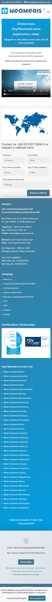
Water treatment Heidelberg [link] (16, 455)
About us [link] (7, 279)
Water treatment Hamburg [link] (15, 446)
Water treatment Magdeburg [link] (16, 477)
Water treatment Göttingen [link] (15, 437)
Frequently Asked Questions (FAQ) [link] (19, 284)
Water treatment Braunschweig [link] (17, 389)
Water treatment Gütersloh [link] (15, 442)
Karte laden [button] (26, 562)
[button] (48, 13)
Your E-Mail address (37, 167)
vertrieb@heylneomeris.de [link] (21, 233)
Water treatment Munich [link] (14, 490)
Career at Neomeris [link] (12, 292)
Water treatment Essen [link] (14, 429)
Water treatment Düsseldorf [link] (16, 420)
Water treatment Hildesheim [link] (16, 459)
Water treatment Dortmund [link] (15, 407)
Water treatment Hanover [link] (15, 451)
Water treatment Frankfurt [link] (15, 433)
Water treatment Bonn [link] (13, 385)
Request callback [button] (38, 193)
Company (6, 155)
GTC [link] (5, 301)
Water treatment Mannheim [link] (16, 486)
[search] (44, 8)
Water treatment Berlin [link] (13, 372)
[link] (13, 354)
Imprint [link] (6, 314)
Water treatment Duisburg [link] (15, 415)
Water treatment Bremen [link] (14, 394)
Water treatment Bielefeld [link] (15, 376)
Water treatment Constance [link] (16, 468)
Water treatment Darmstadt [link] (16, 402)
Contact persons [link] (11, 288)
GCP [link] (5, 305)
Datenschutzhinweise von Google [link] (26, 574)
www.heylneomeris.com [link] (22, 240)
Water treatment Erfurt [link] (13, 424)
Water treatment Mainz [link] (14, 481)
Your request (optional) (13, 179)
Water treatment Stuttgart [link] (15, 499)
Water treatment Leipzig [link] (14, 473)
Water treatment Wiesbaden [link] (16, 503)
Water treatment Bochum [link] (15, 380)
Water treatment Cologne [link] (15, 464)
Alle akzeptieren (37, 598)
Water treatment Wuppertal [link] (16, 508)
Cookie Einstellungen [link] (16, 598)
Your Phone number (11, 167)
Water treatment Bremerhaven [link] (17, 398)
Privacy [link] (6, 310)
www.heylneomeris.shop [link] (19, 243)
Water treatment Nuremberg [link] (16, 494)
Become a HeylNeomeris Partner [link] (18, 297)
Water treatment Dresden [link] (15, 411)
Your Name (33, 155)
